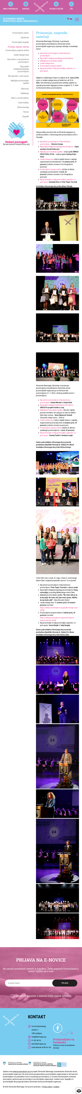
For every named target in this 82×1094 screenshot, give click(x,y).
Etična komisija (23, 107)
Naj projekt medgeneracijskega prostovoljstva (21, 69)
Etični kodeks (23, 102)
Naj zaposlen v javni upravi (18, 76)
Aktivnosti (25, 88)
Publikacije (24, 93)
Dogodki (25, 116)
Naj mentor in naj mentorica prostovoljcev (18, 60)
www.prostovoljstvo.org (21, 1071)
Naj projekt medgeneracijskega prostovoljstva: (57, 405)
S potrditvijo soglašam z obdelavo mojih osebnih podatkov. (43, 996)
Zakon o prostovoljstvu (20, 98)
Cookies (56, 1087)
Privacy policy (47, 1087)
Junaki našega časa (21, 55)
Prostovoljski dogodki (20, 42)
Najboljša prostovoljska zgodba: (51, 410)
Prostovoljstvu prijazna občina (17, 50)
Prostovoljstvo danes (20, 33)
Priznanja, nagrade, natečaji (18, 47)
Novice (26, 112)
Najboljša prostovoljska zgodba (20, 81)
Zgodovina (25, 37)
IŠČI (71, 9)
